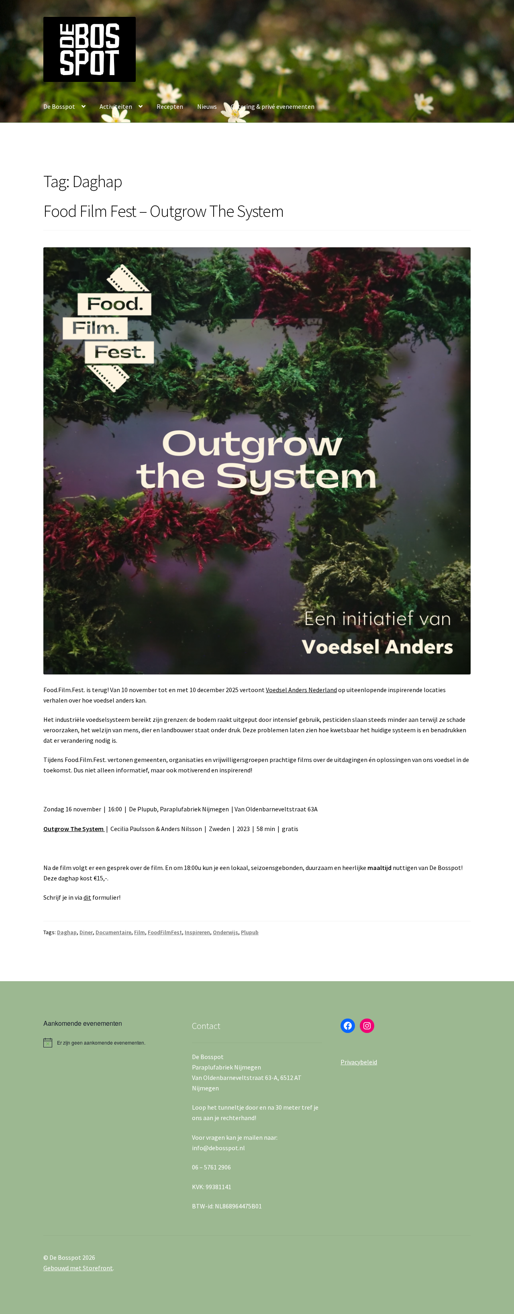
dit (87, 897)
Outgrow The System (74, 829)
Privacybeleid (359, 1062)
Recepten (170, 106)
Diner (86, 932)
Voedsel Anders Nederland (301, 690)
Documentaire (113, 932)
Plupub (250, 932)
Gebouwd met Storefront (78, 1268)
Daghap (67, 932)
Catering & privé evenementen (272, 106)
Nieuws (207, 106)
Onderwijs (225, 932)
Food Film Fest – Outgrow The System (163, 210)
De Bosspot (59, 106)
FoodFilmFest (165, 932)
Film (139, 932)
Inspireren (197, 932)
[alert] (108, 1042)
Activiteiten (116, 106)
